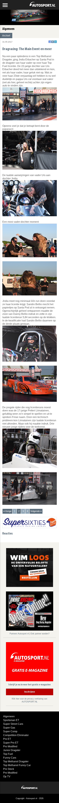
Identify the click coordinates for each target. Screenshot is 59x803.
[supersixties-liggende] (30, 522)
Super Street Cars (13, 724)
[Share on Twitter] (52, 41)
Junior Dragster (11, 750)
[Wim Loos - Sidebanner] (29, 567)
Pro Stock (8, 769)
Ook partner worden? (40, 633)
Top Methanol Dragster (15, 761)
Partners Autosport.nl (19, 633)
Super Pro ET (10, 742)
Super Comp (10, 731)
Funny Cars (9, 757)
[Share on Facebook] (49, 41)
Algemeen (9, 716)
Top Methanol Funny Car (17, 765)
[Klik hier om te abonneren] (29, 662)
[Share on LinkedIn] (55, 41)
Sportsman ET (11, 720)
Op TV (6, 776)
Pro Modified (10, 746)
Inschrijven (29, 692)
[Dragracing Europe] (29, 611)
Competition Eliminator (16, 735)
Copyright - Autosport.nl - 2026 (29, 798)
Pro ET (7, 739)
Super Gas (9, 727)
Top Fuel (8, 754)
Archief (6, 35)
